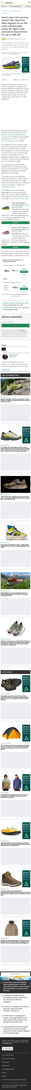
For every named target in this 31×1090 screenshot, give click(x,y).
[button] (2, 2)
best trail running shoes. (21, 199)
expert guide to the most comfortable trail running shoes (14, 135)
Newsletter (26, 79)
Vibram (22, 155)
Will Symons (11, 39)
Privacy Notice (22, 331)
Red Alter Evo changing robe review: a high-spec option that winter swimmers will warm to (16, 1009)
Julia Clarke (21, 169)
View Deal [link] (24, 271)
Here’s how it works (15, 53)
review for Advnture (8, 187)
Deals (3, 39)
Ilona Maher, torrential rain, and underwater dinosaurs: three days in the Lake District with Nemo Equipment (15, 999)
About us (4, 1076)
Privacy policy (5, 1062)
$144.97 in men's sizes (14, 139)
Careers (4, 1072)
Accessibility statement (8, 1069)
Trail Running (5, 11)
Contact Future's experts (8, 1058)
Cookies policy (5, 1065)
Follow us (18, 79)
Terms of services (20, 330)
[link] (6, 207)
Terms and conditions (8, 1055)
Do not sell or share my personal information (14, 1079)
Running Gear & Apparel (16, 11)
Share (5, 79)
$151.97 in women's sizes (10, 141)
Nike (3, 349)
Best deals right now (15, 6)
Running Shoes (5, 13)
